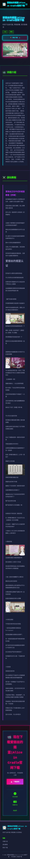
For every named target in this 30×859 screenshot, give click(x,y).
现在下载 (5, 847)
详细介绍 (5, 841)
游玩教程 (5, 844)
